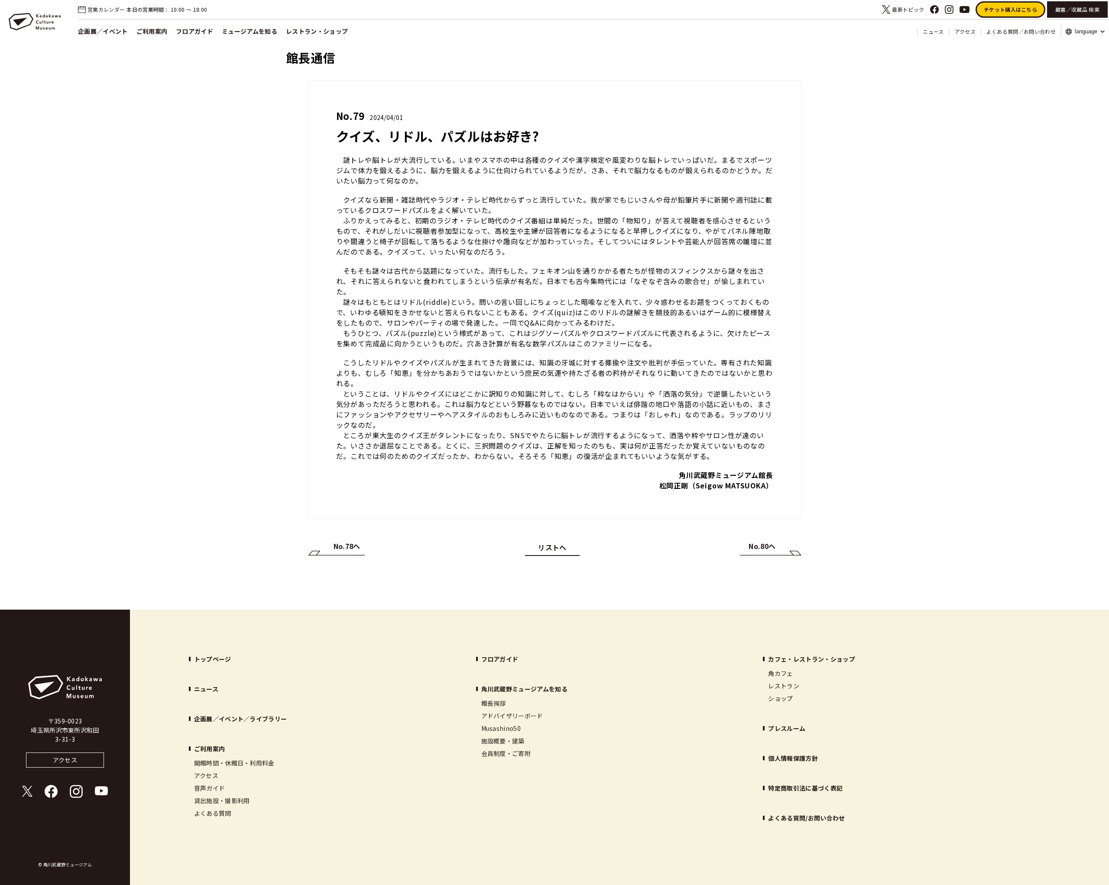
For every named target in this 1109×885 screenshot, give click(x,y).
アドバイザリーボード (512, 715)
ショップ (780, 698)
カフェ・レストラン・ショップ (811, 659)
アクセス (965, 31)
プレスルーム (786, 728)
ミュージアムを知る (249, 31)
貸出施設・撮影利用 (222, 800)
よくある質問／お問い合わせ (1021, 31)
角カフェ (780, 673)
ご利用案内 (152, 31)
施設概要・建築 (503, 740)
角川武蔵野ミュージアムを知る (524, 689)
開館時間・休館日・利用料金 (234, 763)
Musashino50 (501, 728)
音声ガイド (209, 788)
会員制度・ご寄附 (506, 753)
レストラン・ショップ (317, 31)
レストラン (783, 686)
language (1086, 31)
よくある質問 (212, 813)
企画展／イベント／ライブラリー (240, 718)
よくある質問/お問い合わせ (806, 818)
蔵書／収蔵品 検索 (1077, 9)
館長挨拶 (493, 703)
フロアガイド (194, 31)
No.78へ (347, 546)
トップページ (212, 659)
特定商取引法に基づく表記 (805, 788)
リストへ (552, 547)
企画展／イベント (103, 31)
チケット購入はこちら (1010, 9)
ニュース (933, 31)
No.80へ (762, 546)
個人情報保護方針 (793, 758)
